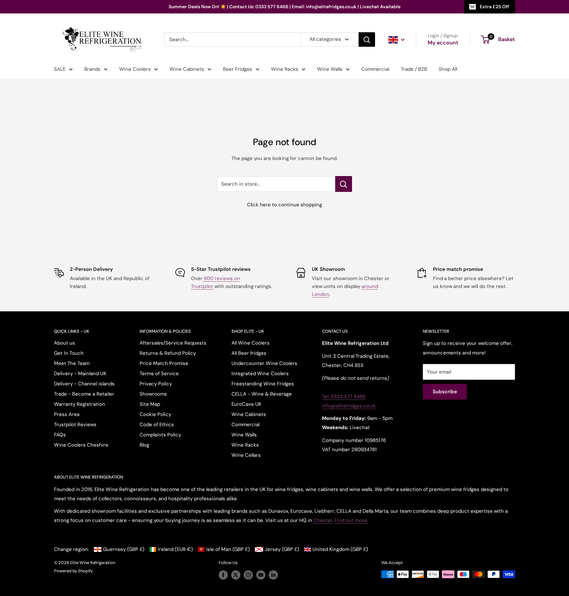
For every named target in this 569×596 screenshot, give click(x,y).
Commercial (375, 69)
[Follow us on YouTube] (260, 575)
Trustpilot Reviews (75, 424)
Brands (92, 69)
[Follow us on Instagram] (248, 575)
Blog (144, 445)
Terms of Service (159, 373)
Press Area (66, 414)
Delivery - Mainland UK (80, 373)
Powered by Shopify (73, 571)
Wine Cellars (246, 455)
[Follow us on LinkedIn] (273, 575)
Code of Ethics (157, 424)
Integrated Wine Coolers (260, 373)
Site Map (150, 404)
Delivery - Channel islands (84, 383)
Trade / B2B (414, 69)
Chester (322, 520)
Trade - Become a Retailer (84, 394)
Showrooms (153, 394)
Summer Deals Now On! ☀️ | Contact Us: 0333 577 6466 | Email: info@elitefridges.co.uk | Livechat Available (284, 7)
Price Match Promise (164, 363)
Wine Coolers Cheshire (81, 445)
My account (443, 42)
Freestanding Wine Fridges (262, 383)
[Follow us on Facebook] (223, 575)
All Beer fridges (248, 353)
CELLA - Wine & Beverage (261, 394)
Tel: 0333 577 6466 (344, 396)
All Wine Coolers (250, 343)
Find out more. (351, 520)
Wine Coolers (135, 69)
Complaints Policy (160, 434)
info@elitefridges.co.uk (349, 405)
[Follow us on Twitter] (235, 575)
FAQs (60, 434)
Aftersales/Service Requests (173, 343)
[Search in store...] (343, 184)
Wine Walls (329, 69)
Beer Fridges (237, 69)
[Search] (367, 39)
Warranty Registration (79, 404)
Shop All (448, 69)
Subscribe (445, 391)
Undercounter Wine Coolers (264, 363)
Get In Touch (69, 353)
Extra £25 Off (494, 7)
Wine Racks (284, 69)
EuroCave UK (246, 404)
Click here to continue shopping (284, 204)
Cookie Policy (155, 414)
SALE (60, 69)
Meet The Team (72, 363)
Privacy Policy (156, 383)
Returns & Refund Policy (168, 353)
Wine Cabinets (187, 69)
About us (64, 343)
